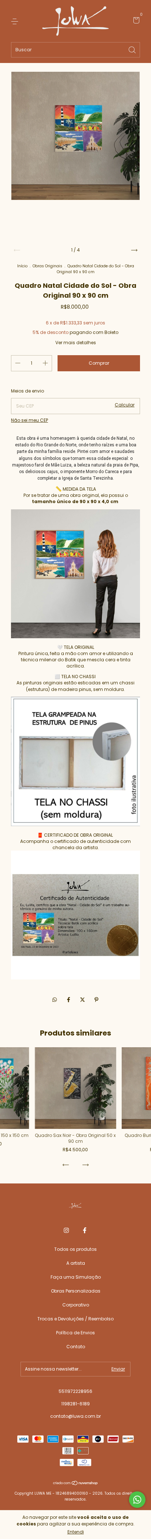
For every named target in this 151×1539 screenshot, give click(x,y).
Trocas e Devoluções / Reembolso (75, 1319)
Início (22, 266)
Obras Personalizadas (75, 1291)
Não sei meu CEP (29, 420)
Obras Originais (47, 266)
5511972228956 (75, 1391)
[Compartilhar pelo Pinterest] (96, 999)
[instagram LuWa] (66, 1230)
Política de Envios (75, 1333)
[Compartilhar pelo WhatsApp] (54, 1000)
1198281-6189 (75, 1404)
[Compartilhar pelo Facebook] (69, 999)
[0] (135, 21)
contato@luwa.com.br (75, 1416)
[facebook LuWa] (85, 1230)
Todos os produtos (75, 1249)
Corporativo (75, 1305)
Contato (75, 1346)
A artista (75, 1263)
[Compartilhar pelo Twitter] (83, 999)
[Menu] (16, 21)
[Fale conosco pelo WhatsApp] (137, 1499)
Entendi (75, 1532)
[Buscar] (132, 49)
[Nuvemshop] (76, 1483)
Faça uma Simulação (76, 1277)
